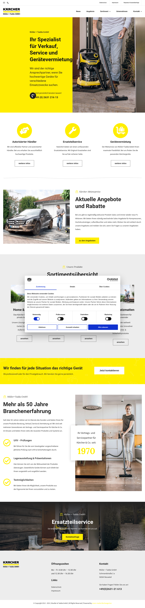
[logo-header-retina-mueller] (11, 9)
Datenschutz (56, 587)
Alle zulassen (103, 327)
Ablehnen (42, 327)
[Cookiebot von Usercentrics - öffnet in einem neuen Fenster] (108, 279)
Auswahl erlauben (72, 327)
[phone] (8, 2)
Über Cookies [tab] (104, 287)
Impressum (55, 590)
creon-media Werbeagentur (102, 603)
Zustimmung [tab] (40, 287)
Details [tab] (72, 287)
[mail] (4, 2)
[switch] (61, 318)
